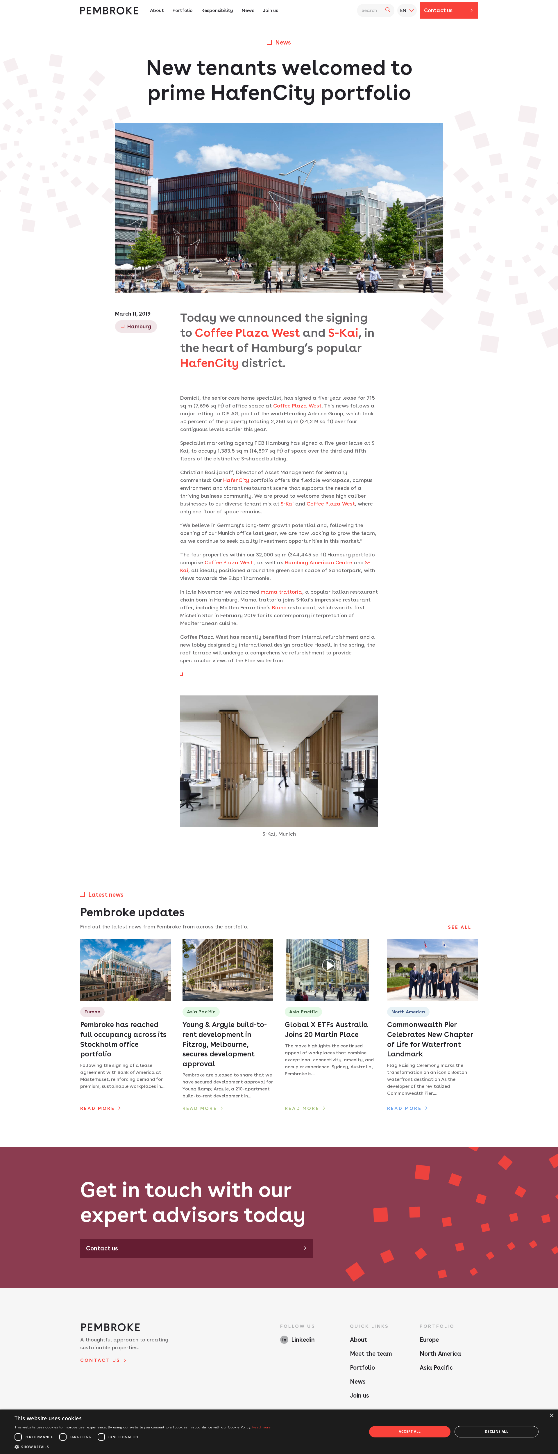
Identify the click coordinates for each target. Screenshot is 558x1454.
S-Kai (343, 333)
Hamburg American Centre (318, 562)
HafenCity (209, 363)
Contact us (438, 10)
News (248, 10)
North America (440, 1353)
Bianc (279, 607)
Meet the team (371, 1353)
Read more (261, 1427)
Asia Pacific (436, 1367)
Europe (429, 1339)
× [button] (551, 1416)
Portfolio (183, 10)
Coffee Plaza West (297, 406)
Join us (270, 10)
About (157, 10)
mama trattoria (281, 592)
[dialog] (279, 1431)
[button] (143, 1447)
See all (459, 927)
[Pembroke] (109, 11)
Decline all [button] (496, 1431)
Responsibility (217, 10)
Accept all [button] (410, 1431)
